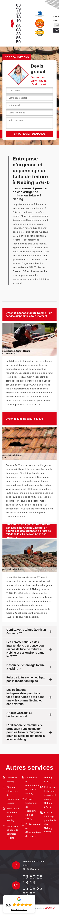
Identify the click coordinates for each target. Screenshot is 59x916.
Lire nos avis (19, 909)
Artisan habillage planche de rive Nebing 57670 (50, 822)
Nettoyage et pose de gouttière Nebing (12, 832)
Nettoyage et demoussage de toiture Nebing (31, 785)
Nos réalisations (17, 57)
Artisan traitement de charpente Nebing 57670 (31, 809)
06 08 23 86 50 (18, 34)
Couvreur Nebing (12, 779)
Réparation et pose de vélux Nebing (13, 814)
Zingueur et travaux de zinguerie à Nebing (13, 795)
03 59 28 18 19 (18, 13)
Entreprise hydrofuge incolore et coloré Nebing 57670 (50, 797)
